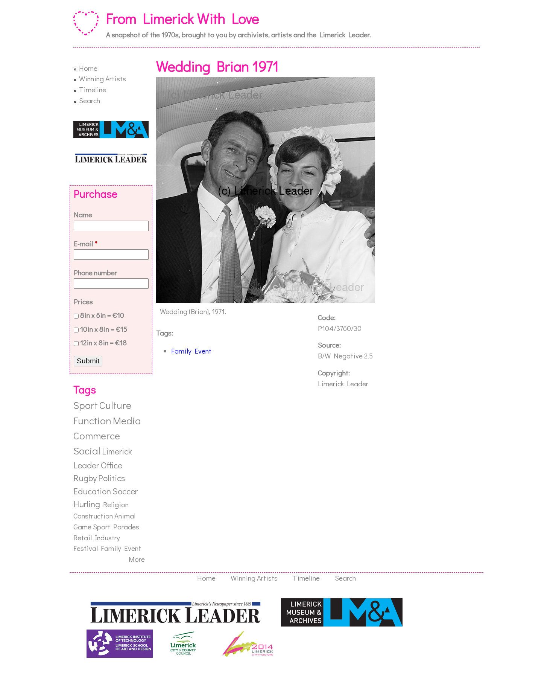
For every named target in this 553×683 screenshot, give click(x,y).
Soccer (125, 491)
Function (92, 420)
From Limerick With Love (182, 18)
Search (89, 100)
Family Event (191, 350)
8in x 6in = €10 (102, 315)
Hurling (86, 503)
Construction (93, 515)
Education (92, 491)
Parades (126, 526)
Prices (83, 301)
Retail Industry (96, 537)
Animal (124, 515)
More (137, 559)
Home (88, 68)
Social (86, 450)
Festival (85, 548)
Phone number (95, 272)
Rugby (85, 477)
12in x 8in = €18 (103, 342)
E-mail (85, 243)
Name (83, 214)
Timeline (92, 89)
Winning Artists (102, 78)
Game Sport (91, 526)
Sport (85, 405)
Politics (111, 477)
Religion (116, 504)
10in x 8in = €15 (103, 329)
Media (127, 420)
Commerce (96, 435)
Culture (115, 405)
